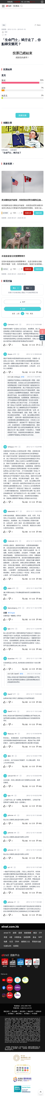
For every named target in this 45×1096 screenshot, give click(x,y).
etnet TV (7, 933)
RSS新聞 (34, 1013)
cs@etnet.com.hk (26, 1008)
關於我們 (6, 1011)
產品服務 (14, 1011)
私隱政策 (38, 1011)
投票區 (16, 5)
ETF (40, 933)
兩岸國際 (5, 213)
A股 (10, 937)
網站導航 (19, 1013)
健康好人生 (25, 941)
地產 (5, 941)
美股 (5, 937)
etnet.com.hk (10, 926)
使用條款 (11, 1013)
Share (39, 25)
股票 (20, 933)
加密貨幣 (27, 937)
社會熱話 (5, 269)
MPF (40, 937)
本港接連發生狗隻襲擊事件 (13, 256)
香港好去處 (36, 941)
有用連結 (27, 1013)
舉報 (40, 345)
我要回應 (22, 115)
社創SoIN (7, 946)
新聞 (14, 933)
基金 (34, 937)
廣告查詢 (22, 1011)
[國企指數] (11, 2)
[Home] (8, 6)
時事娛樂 (5, 150)
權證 (35, 933)
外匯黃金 (17, 937)
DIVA (17, 941)
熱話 (4, 25)
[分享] (35, 25)
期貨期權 (27, 933)
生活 (11, 941)
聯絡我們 (30, 1011)
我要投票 (28, 213)
